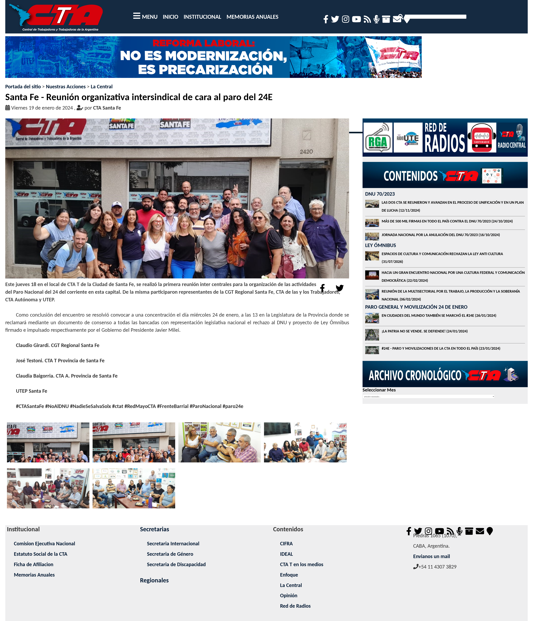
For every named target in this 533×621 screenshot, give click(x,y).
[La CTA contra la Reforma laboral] (213, 59)
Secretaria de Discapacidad (176, 565)
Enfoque (289, 575)
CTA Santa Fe (107, 108)
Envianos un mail (431, 556)
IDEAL (286, 554)
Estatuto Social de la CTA (40, 554)
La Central (102, 87)
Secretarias (154, 529)
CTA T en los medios (301, 565)
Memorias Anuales (34, 575)
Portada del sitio (23, 87)
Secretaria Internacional (173, 544)
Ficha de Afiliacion (33, 565)
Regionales (154, 581)
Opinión (288, 596)
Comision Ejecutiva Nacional (44, 544)
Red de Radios (295, 606)
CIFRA (286, 544)
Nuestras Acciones (66, 87)
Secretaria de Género (170, 554)
